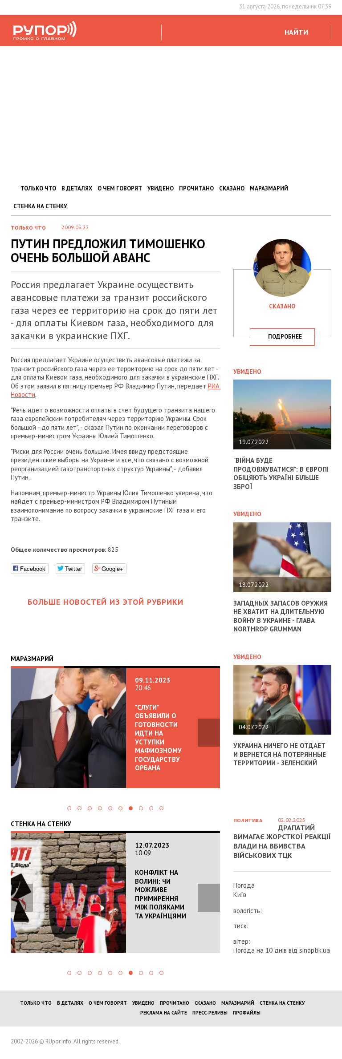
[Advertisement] (171, 113)
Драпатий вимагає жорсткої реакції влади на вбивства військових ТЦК (282, 841)
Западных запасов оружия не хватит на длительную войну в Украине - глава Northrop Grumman (280, 616)
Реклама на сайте (163, 1013)
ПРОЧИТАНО (196, 188)
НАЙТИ (296, 32)
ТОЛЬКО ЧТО (38, 188)
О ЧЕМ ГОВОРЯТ (120, 188)
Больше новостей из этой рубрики (105, 602)
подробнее (285, 336)
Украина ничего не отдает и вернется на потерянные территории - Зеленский (279, 754)
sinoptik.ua (314, 950)
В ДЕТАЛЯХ (76, 188)
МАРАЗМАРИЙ (269, 188)
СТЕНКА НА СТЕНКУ (40, 206)
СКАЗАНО (231, 188)
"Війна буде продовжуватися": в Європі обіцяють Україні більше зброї (281, 473)
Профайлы (247, 1013)
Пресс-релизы (210, 1013)
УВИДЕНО (160, 188)
